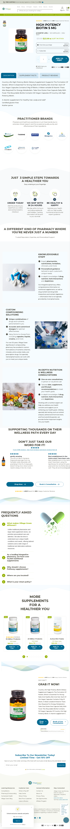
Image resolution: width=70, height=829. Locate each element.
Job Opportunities (41, 798)
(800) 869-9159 (63, 799)
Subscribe (61, 765)
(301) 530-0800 (58, 798)
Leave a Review (23, 801)
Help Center (22, 793)
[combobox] (35, 10)
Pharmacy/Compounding (8, 793)
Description (8, 75)
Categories (35, 6)
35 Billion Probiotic (13, 639)
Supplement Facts (28, 75)
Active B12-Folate (57, 639)
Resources (45, 6)
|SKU (63, 33)
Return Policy (23, 796)
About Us (39, 793)
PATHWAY (13, 641)
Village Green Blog (6, 798)
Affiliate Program (41, 801)
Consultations (5, 791)
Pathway (23, 6)
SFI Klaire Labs (56, 641)
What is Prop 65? (24, 791)
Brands (18, 6)
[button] (23, 656)
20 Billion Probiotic (35, 639)
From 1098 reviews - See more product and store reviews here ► (35, 450)
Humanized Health (7, 796)
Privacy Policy (40, 796)
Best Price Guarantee (25, 798)
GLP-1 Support (29, 6)
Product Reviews (50, 75)
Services (40, 6)
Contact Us (39, 791)
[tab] (17, 524)
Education (51, 6)
